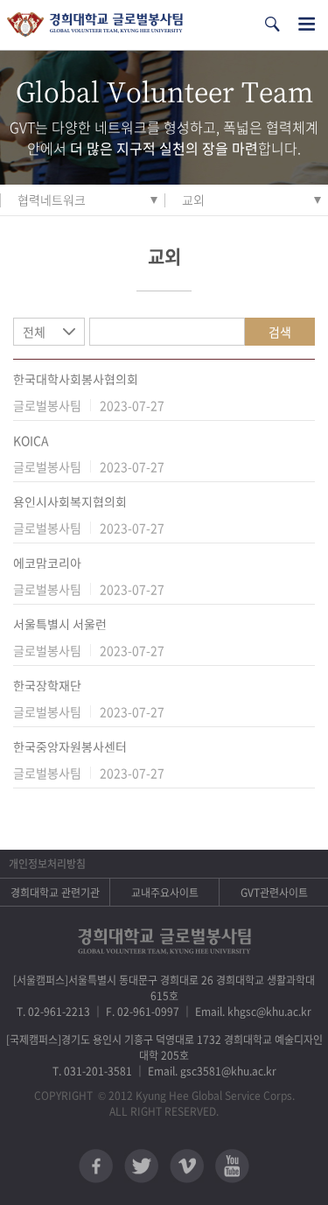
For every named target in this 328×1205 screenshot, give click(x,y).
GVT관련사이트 (274, 892)
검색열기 (272, 24)
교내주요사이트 (165, 892)
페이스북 (96, 1166)
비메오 (187, 1166)
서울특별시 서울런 (60, 624)
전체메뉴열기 (306, 24)
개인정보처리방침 (47, 864)
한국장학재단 (47, 685)
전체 (34, 331)
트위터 (141, 1166)
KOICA (31, 440)
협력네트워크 (51, 199)
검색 (280, 331)
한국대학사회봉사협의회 (75, 379)
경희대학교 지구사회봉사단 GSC (95, 25)
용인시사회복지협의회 (70, 501)
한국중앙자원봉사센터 (70, 746)
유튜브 (232, 1166)
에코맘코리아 (47, 563)
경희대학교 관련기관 (55, 892)
